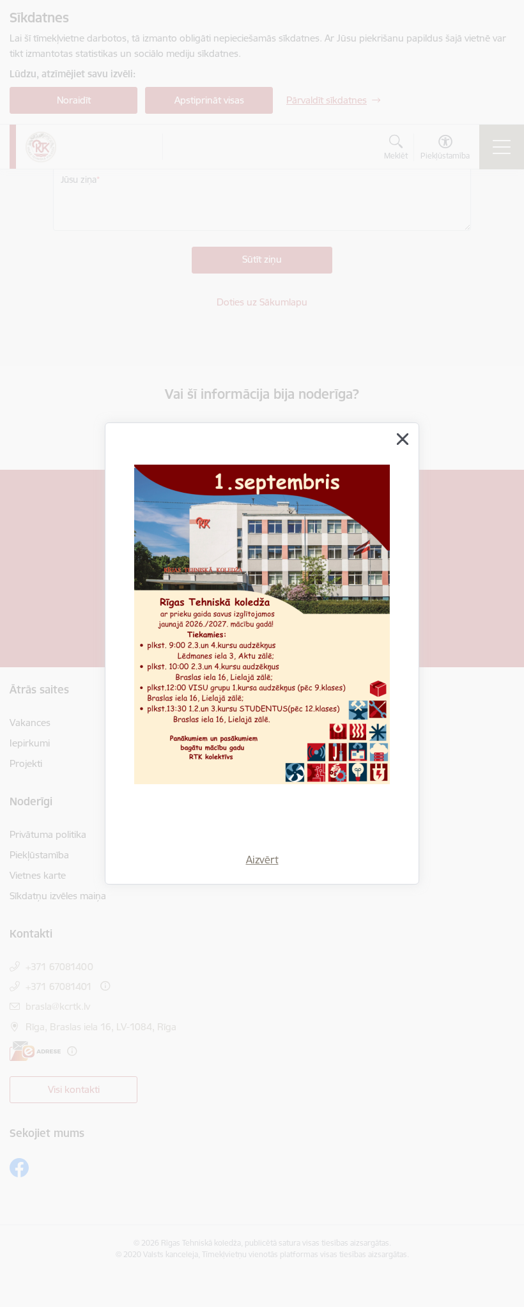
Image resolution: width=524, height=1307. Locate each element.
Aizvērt (262, 859)
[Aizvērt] (402, 439)
